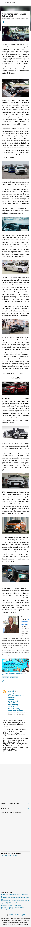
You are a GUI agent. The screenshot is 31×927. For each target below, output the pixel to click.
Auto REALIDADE (10, 2)
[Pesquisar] (29, 3)
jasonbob (11, 691)
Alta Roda (5, 677)
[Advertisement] (15, 782)
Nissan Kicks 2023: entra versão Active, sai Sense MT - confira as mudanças (13, 904)
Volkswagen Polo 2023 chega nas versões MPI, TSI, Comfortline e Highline (15, 901)
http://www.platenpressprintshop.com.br (15, 673)
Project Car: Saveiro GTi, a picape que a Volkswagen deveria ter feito (12, 908)
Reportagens (14, 677)
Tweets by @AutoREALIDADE (10, 855)
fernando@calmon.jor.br (25, 621)
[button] (3, 22)
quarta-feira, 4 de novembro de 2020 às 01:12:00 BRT (17, 713)
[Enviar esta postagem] (3, 675)
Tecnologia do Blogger (17, 915)
